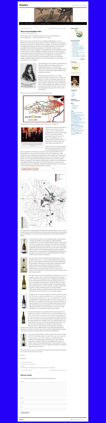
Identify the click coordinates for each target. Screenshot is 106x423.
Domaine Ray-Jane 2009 (26, 28)
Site (21, 407)
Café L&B (73, 115)
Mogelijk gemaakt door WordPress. (78, 419)
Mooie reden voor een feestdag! (77, 45)
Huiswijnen (81, 121)
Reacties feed (74, 107)
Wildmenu (80, 133)
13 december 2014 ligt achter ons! (78, 47)
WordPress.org (74, 108)
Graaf (77, 121)
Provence (77, 130)
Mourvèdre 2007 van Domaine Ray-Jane (58, 28)
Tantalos (23, 4)
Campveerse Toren (79, 115)
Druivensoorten (82, 118)
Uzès (42, 367)
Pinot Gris (76, 128)
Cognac (79, 116)
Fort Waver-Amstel (78, 119)
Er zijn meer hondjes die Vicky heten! (78, 56)
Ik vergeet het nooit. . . (76, 43)
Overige (73, 94)
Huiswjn (72, 122)
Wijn (35, 367)
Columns (49, 23)
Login (73, 104)
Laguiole (73, 124)
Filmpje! (72, 119)
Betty (73, 113)
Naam (22, 397)
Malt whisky (75, 126)
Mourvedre (72, 127)
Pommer (81, 128)
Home (22, 23)
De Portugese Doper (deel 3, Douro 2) (78, 55)
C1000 (81, 113)
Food (73, 92)
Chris (36, 33)
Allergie (72, 112)
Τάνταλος (37, 23)
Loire (76, 124)
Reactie (22, 381)
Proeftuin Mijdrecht (75, 44)
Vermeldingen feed (75, 105)
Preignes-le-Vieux (75, 42)
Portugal (73, 130)
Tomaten (72, 131)
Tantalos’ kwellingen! (29, 23)
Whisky (73, 95)
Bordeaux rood (77, 113)
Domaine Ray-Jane (75, 118)
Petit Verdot (80, 127)
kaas (75, 122)
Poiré (78, 128)
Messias (81, 126)
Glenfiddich (73, 121)
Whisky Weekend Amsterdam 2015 (78, 48)
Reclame (81, 130)
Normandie (76, 127)
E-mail (22, 402)
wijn (44, 367)
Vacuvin (80, 131)
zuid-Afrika (73, 134)
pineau (72, 128)
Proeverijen (43, 23)
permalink (53, 367)
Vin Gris (73, 133)
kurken (83, 122)
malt (78, 124)
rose (83, 130)
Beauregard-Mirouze (79, 112)
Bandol (75, 112)
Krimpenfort (79, 122)
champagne (74, 117)
